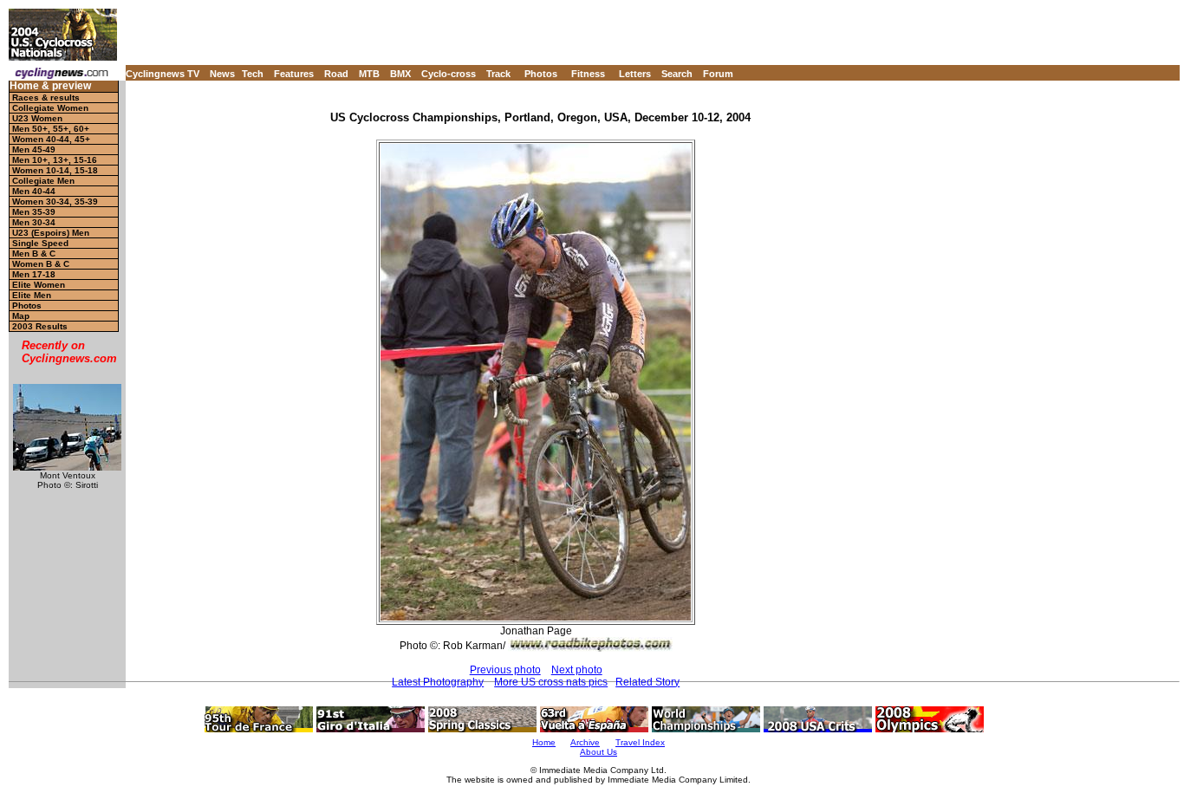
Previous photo (505, 670)
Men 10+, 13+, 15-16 (54, 160)
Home (544, 742)
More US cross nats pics (551, 682)
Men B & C (33, 253)
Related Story (647, 682)
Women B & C (40, 264)
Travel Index (640, 742)
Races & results (46, 97)
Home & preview (50, 86)
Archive (585, 742)
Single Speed (40, 243)
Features (294, 73)
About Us (598, 752)
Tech (252, 73)
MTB (369, 73)
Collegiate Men (43, 180)
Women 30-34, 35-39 (55, 201)
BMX (400, 73)
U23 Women (37, 118)
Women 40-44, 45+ (51, 139)
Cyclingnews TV (162, 73)
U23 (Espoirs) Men (50, 232)
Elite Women (38, 284)
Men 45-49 (33, 149)
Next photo (576, 670)
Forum (718, 73)
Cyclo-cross (448, 73)
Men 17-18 (33, 274)
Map (20, 316)
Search (677, 73)
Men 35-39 (33, 212)
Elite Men (31, 295)
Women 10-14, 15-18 (55, 170)
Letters (635, 73)
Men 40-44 (33, 191)
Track (498, 73)
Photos (540, 73)
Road (336, 73)
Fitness (588, 73)
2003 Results (40, 326)
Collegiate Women (50, 108)
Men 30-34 (33, 222)
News (222, 73)
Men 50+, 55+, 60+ (50, 128)
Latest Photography (438, 682)
